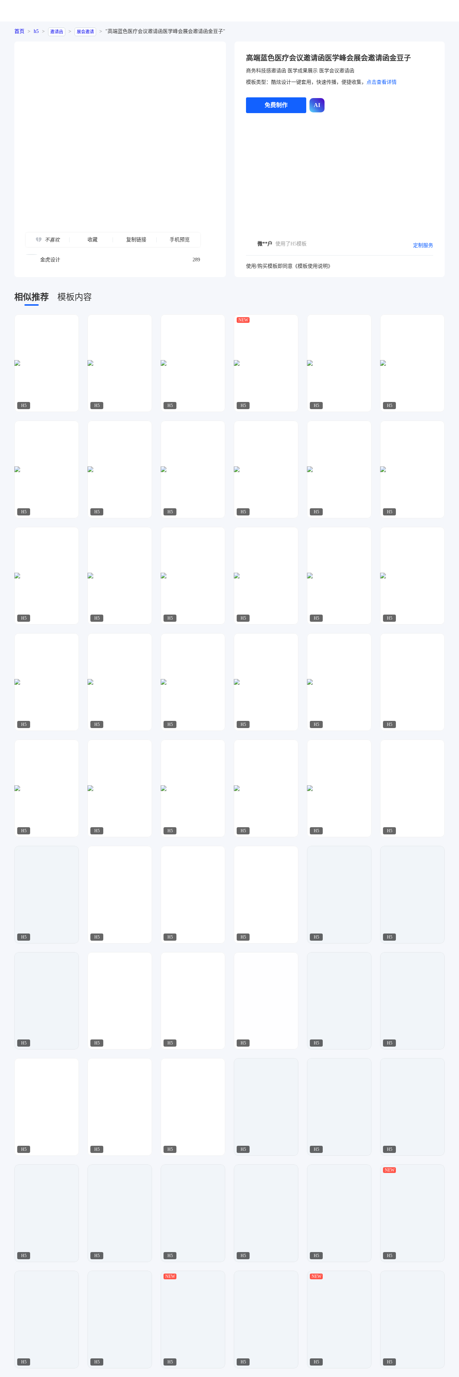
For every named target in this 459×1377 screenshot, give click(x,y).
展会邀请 (85, 31)
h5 (36, 31)
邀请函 (56, 31)
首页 (19, 31)
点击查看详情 (381, 82)
